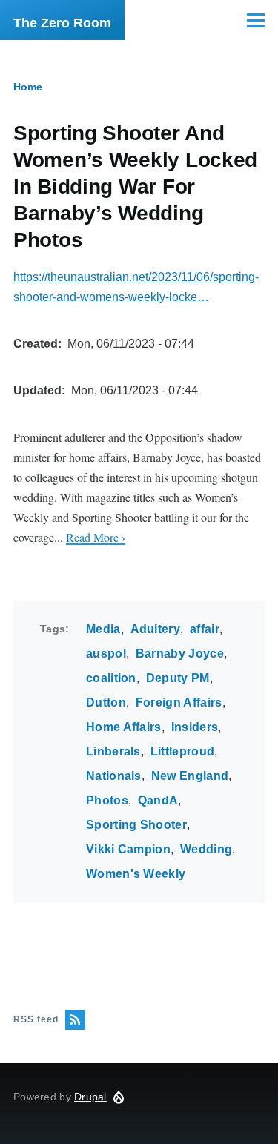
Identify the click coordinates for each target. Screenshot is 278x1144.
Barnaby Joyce (180, 653)
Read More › (95, 537)
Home (27, 87)
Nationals (114, 776)
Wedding (206, 849)
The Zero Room (62, 23)
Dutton (106, 702)
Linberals (113, 751)
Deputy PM (178, 678)
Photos (107, 800)
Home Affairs (124, 727)
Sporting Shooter (136, 825)
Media (103, 629)
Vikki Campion (128, 849)
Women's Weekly (135, 873)
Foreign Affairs (179, 702)
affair (204, 629)
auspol (106, 653)
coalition (111, 678)
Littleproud (182, 751)
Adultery (155, 629)
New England (190, 776)
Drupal (90, 1096)
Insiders (195, 727)
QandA (158, 800)
